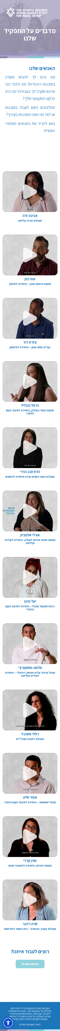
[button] (8, 1023)
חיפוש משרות (30, 964)
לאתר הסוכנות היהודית (30, 1024)
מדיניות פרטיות (28, 1016)
